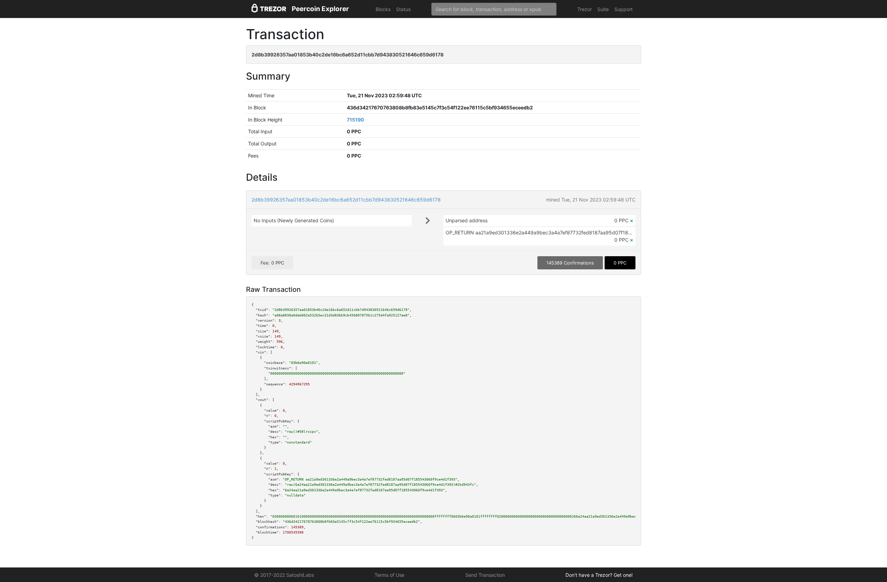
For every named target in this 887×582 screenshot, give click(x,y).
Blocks (383, 9)
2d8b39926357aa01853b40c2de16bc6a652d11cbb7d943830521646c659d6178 (346, 200)
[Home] (269, 9)
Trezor (584, 9)
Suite (603, 9)
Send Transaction (485, 575)
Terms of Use (389, 575)
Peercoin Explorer (320, 9)
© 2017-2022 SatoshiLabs (284, 575)
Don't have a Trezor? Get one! (599, 575)
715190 (355, 120)
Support (623, 9)
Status (403, 9)
